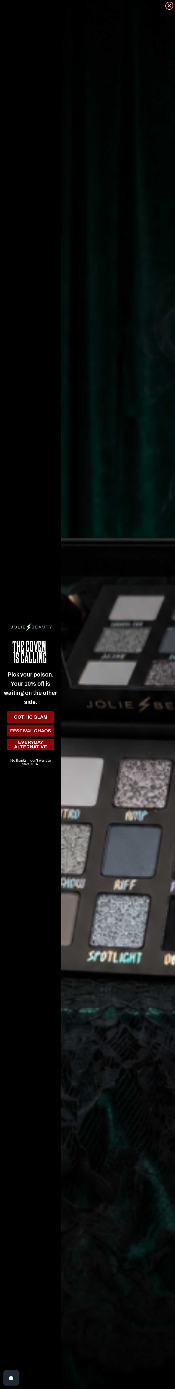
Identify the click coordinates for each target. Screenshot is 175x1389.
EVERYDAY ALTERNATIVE (30, 744)
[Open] (11, 1378)
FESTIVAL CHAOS (30, 730)
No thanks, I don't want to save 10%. (30, 760)
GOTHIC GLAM (30, 717)
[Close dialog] (169, 5)
